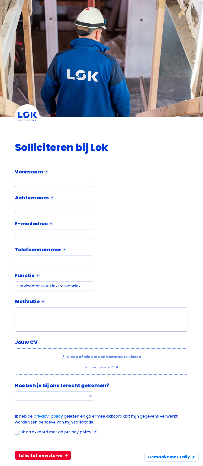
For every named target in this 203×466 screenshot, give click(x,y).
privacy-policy (48, 416)
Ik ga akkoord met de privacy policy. (57, 432)
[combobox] (54, 396)
